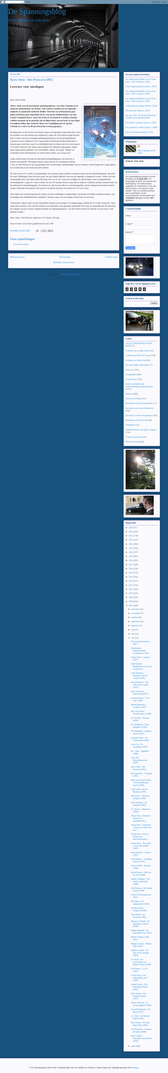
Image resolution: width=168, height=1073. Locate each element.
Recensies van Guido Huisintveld (139, 408)
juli (132, 630)
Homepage (64, 257)
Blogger (135, 1067)
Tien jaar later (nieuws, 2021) (138, 110)
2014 (131, 577)
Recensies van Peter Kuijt (136, 420)
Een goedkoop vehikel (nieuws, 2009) (141, 127)
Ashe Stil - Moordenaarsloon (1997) (139, 760)
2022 (131, 544)
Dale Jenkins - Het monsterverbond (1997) (138, 996)
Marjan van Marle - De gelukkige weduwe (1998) (140, 923)
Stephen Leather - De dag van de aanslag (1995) (140, 952)
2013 (131, 581)
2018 (131, 560)
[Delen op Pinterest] (52, 230)
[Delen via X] (47, 230)
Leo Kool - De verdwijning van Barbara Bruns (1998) (141, 962)
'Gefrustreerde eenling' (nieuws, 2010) (141, 106)
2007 (131, 605)
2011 (131, 589)
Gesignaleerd (131, 374)
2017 (131, 564)
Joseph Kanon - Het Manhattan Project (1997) (139, 986)
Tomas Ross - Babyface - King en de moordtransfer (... (141, 818)
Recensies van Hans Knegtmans (139, 415)
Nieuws (129, 394)
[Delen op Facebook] (49, 230)
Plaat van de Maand (134, 398)
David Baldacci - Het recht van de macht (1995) (139, 684)
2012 (131, 585)
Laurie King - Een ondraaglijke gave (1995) (139, 977)
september (135, 621)
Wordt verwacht (132, 442)
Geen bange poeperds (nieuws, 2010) (141, 86)
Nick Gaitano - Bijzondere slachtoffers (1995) (141, 1038)
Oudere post (111, 257)
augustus (135, 625)
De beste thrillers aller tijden (137, 365)
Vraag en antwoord (133, 437)
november (135, 613)
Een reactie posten (20, 244)
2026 (131, 527)
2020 (131, 552)
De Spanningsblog (37, 11)
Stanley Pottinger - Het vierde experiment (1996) (140, 881)
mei (133, 638)
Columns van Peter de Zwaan (138, 355)
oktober (134, 617)
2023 (131, 540)
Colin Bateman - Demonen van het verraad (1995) (139, 675)
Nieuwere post (17, 257)
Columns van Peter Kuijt (136, 360)
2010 (131, 593)
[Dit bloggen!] (44, 230)
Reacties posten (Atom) (70, 274)
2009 (131, 597)
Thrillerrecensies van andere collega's (141, 430)
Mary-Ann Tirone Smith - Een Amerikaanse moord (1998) (141, 782)
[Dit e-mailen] (42, 230)
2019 (131, 556)
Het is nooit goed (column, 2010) (139, 132)
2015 (131, 573)
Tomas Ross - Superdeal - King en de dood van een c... (141, 827)
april (133, 1046)
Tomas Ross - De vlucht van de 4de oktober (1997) (141, 845)
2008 (131, 601)
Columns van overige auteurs (138, 351)
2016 (131, 569)
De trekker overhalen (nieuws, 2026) (141, 123)
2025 (131, 532)
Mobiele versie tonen (63, 262)
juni (133, 634)
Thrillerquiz (130, 425)
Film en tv (130, 370)
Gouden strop (131, 379)
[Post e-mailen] (37, 230)
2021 (131, 548)
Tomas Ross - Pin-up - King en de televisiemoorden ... (140, 836)
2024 (131, 536)
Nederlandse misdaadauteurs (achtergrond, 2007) (140, 650)
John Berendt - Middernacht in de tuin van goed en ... (141, 666)
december (135, 609)
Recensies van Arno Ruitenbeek (139, 403)
